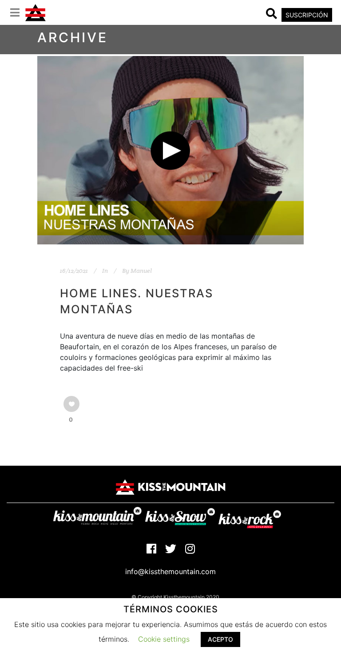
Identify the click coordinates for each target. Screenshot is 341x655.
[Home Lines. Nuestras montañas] (170, 150)
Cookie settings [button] (164, 639)
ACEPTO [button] (220, 639)
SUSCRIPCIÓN (306, 15)
